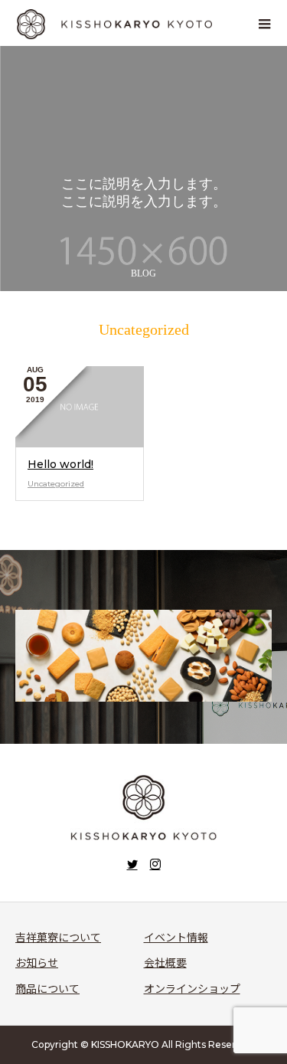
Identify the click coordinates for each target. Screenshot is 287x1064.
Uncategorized (56, 484)
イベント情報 (176, 938)
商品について (47, 989)
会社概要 (165, 963)
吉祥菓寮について (58, 938)
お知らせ (36, 963)
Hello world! (60, 464)
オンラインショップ (192, 989)
